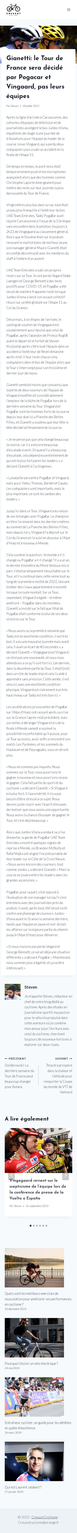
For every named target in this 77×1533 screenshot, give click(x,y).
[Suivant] (65, 1175)
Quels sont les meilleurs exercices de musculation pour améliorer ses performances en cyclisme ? (38, 1298)
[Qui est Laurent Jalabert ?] (38, 1461)
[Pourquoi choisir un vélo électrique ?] (38, 1337)
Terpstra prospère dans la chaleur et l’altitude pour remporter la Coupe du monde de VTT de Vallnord (58, 1075)
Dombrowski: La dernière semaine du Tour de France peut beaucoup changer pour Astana (19, 1073)
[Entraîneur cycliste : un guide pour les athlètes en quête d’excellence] (38, 1397)
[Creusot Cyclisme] (14, 9)
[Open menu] (68, 10)
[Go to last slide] (11, 1175)
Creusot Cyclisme (45, 1517)
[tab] (31, 1226)
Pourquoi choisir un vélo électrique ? (31, 1363)
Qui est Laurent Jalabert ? (23, 1487)
